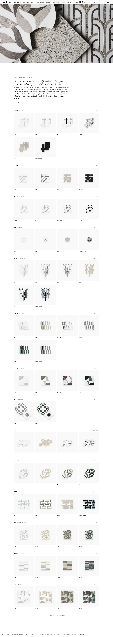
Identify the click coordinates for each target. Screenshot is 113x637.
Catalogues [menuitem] (74, 634)
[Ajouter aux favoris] (14, 102)
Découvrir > (96, 110)
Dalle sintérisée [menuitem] (40, 2)
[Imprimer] (23, 102)
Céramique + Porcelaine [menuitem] (19, 2)
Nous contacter (61, 615)
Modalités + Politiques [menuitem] (17, 634)
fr (101, 2)
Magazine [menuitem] (69, 2)
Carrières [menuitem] (40, 634)
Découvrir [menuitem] (62, 2)
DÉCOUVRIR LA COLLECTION (56, 56)
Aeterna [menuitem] (82, 634)
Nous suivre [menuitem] (57, 634)
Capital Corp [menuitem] (66, 634)
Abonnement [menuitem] (48, 634)
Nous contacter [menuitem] (5, 634)
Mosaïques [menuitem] (48, 2)
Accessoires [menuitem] (56, 2)
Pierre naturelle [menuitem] (30, 2)
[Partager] (19, 102)
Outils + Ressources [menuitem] (30, 634)
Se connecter (108, 2)
